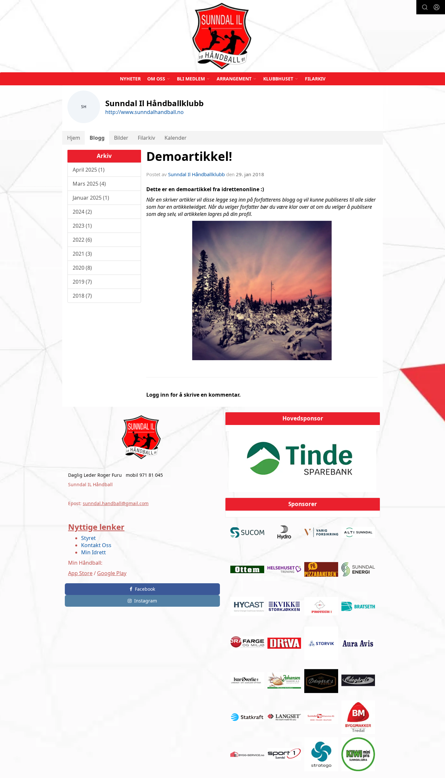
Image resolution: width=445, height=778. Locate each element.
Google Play (111, 573)
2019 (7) (82, 281)
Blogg (97, 137)
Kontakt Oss (96, 545)
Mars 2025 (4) (89, 183)
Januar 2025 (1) (91, 197)
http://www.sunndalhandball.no (144, 112)
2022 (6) (82, 239)
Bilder (121, 137)
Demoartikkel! (189, 156)
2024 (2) (82, 211)
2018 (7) (82, 295)
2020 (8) (82, 267)
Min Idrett (93, 552)
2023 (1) (82, 225)
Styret (88, 538)
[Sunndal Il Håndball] (222, 36)
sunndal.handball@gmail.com (116, 503)
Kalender (176, 137)
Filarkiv (315, 79)
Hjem (73, 137)
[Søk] (425, 7)
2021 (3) (82, 253)
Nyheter (130, 79)
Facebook (145, 589)
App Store (80, 573)
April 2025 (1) (89, 169)
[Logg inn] (436, 7)
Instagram (145, 601)
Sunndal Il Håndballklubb (196, 174)
